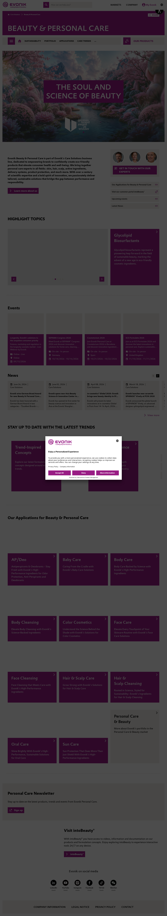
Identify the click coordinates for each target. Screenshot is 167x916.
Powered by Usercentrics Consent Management (83, 477)
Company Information (67, 467)
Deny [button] (83, 473)
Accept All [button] (59, 473)
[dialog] (83, 458)
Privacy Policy (53, 467)
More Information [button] (107, 473)
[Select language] (117, 440)
